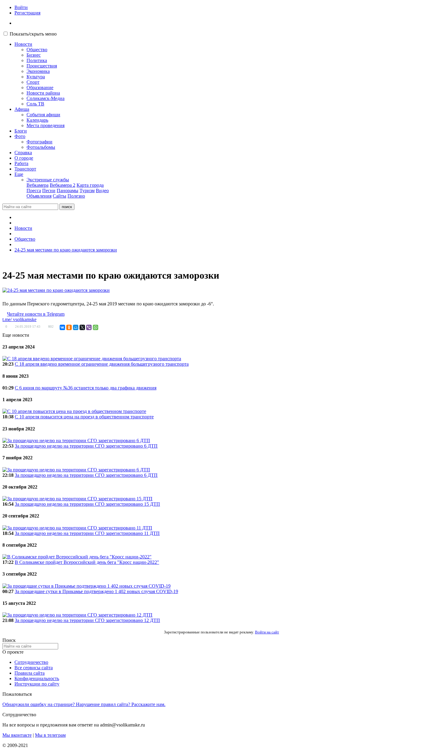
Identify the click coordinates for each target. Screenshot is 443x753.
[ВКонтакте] (62, 327)
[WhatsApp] (95, 327)
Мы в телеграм (50, 735)
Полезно (76, 195)
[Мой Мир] (75, 327)
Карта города (90, 185)
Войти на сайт (267, 632)
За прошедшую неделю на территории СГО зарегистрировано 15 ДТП (87, 504)
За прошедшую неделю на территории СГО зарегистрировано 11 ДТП (87, 533)
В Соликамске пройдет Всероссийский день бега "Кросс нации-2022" (87, 562)
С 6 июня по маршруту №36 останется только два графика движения (85, 387)
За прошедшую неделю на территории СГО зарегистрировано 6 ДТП (86, 445)
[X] (82, 327)
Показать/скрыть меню (33, 33)
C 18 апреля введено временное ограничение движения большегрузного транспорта (102, 364)
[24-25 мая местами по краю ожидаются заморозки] (56, 290)
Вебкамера (38, 185)
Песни (48, 190)
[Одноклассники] (69, 327)
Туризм (87, 190)
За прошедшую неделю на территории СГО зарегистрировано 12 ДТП (87, 620)
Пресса (34, 190)
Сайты (59, 195)
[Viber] (89, 327)
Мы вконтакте (17, 735)
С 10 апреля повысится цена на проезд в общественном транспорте (84, 416)
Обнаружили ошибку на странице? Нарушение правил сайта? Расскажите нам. (83, 704)
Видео (102, 190)
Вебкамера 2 (62, 185)
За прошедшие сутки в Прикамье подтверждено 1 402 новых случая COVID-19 (96, 591)
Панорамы (67, 190)
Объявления (39, 195)
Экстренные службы (48, 179)
